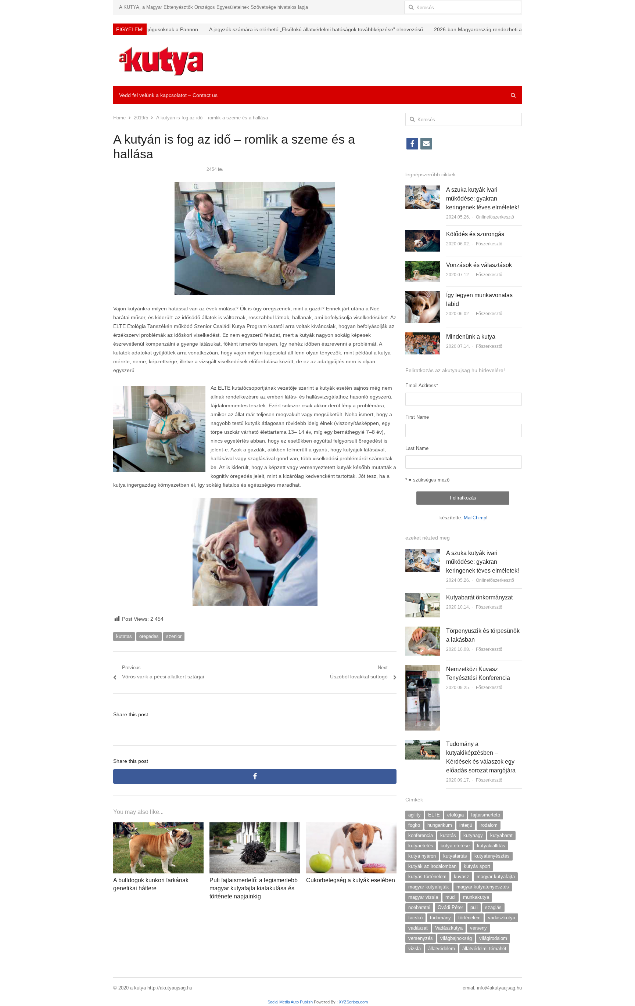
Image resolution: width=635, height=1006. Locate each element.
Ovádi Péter (450, 907)
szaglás (493, 907)
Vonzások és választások (479, 265)
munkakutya (476, 897)
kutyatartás (455, 856)
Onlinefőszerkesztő (495, 217)
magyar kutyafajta (496, 876)
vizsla (414, 948)
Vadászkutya (449, 928)
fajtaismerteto (485, 815)
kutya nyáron (422, 856)
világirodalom (493, 938)
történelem (469, 917)
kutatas (124, 636)
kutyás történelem (427, 876)
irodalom (489, 825)
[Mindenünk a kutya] (422, 336)
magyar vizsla (423, 897)
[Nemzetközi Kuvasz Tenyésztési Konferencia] (422, 669)
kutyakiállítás (491, 845)
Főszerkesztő (489, 243)
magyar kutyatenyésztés (482, 887)
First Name (417, 417)
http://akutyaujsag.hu (169, 988)
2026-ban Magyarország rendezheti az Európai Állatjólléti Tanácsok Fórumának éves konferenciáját (498, 29)
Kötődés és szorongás (475, 234)
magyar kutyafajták (428, 887)
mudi (450, 897)
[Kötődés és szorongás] (422, 234)
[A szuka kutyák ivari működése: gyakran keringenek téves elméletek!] (422, 189)
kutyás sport (477, 866)
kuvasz (461, 876)
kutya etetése (455, 845)
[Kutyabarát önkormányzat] (422, 597)
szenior (174, 636)
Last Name (416, 448)
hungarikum (439, 825)
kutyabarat (501, 835)
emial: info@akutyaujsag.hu (492, 988)
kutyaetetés (420, 845)
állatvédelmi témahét (484, 948)
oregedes (149, 636)
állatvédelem (441, 948)
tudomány (440, 917)
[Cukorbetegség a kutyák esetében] (351, 826)
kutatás (448, 835)
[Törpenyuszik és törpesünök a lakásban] (422, 631)
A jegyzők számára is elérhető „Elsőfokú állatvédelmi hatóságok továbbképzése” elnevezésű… (266, 29)
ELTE (434, 815)
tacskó (415, 917)
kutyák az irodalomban (432, 866)
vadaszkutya (501, 917)
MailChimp (475, 517)
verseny (478, 928)
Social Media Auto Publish (290, 1002)
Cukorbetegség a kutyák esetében (350, 880)
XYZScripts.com (353, 1002)
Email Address (421, 385)
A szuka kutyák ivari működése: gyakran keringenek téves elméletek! (482, 198)
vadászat (418, 928)
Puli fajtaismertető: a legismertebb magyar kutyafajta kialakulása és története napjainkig (253, 888)
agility (414, 815)
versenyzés (420, 938)
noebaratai (419, 907)
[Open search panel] (513, 95)
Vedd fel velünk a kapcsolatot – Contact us (168, 95)
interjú (465, 825)
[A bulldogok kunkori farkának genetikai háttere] (158, 826)
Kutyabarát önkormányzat (479, 597)
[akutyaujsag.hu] (161, 60)
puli (474, 907)
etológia (455, 815)
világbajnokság (456, 938)
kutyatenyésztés (492, 856)
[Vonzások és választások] (422, 265)
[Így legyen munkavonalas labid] (422, 295)
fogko (414, 825)
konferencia (420, 835)
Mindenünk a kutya (470, 336)
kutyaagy (473, 835)
